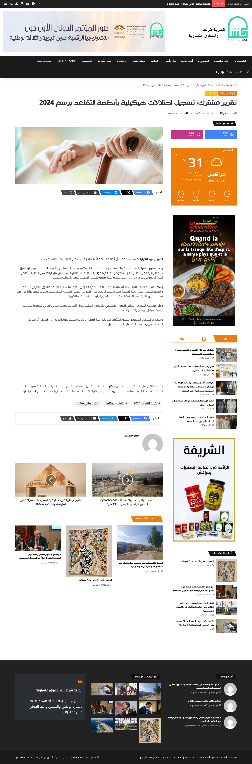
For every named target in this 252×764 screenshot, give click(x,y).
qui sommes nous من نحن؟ (75, 757)
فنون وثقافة (104, 61)
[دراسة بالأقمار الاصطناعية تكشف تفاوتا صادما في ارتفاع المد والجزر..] (102, 725)
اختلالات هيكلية (115, 403)
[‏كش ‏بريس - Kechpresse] (217, 29)
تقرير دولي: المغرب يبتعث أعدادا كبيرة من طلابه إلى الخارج (193, 368)
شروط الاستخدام (24, 757)
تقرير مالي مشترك (86, 403)
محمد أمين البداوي (210, 726)
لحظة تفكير (138, 61)
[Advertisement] (89, 225)
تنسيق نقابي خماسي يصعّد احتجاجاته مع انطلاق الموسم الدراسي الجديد (141, 565)
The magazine (66, 61)
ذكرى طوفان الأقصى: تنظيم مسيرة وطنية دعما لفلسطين (194, 352)
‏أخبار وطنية (222, 61)
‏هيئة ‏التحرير (213, 692)
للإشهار (95, 757)
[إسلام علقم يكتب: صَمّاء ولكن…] (89, 551)
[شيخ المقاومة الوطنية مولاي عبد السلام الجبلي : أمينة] (226, 406)
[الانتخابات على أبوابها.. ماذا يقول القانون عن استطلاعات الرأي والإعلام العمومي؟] (226, 608)
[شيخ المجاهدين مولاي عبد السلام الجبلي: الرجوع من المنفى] (226, 422)
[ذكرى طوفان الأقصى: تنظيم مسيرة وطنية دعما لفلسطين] (226, 355)
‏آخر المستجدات (216, 85)
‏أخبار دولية (187, 61)
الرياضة (154, 61)
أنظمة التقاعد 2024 (146, 403)
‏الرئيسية (230, 85)
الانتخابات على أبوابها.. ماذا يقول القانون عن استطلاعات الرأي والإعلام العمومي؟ (195, 607)
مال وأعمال (170, 61)
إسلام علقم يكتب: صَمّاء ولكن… (94, 580)
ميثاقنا (38, 757)
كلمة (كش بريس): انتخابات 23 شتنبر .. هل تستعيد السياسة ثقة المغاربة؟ (194, 623)
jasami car (217, 757)
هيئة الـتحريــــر (51, 757)
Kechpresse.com (186, 757)
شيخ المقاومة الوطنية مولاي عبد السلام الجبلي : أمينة (193, 403)
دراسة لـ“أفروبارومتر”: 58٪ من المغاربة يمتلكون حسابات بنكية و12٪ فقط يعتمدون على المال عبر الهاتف (194, 387)
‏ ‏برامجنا (123, 61)
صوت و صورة (44, 61)
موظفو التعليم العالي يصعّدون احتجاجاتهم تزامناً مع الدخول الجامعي (176, 3)
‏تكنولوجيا (87, 61)
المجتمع (204, 61)
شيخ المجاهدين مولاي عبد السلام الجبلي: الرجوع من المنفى (196, 419)
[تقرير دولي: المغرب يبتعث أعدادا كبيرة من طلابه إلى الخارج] (226, 371)
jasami (231, 757)
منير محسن (228, 113)
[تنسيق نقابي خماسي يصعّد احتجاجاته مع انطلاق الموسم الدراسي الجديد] (140, 542)
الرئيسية (241, 61)
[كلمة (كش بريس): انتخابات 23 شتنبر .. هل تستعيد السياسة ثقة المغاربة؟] (226, 626)
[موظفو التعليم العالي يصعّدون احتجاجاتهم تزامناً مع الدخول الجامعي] (38, 538)
